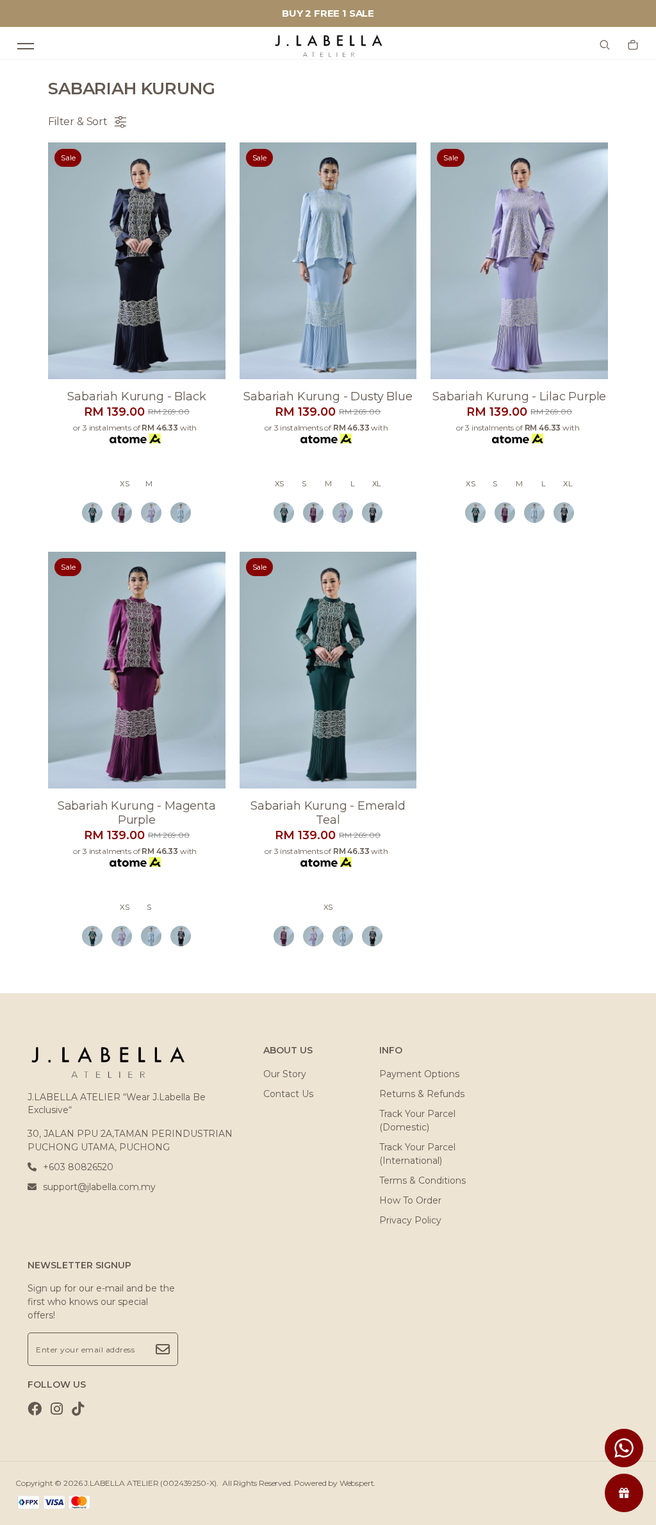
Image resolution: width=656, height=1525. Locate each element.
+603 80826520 (78, 1167)
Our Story (284, 1074)
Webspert (357, 1483)
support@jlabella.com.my (99, 1187)
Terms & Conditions (422, 1180)
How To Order (410, 1200)
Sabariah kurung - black (136, 396)
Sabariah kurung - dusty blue (328, 396)
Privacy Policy (410, 1220)
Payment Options (419, 1074)
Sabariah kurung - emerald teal (328, 813)
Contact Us (288, 1094)
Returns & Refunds (421, 1094)
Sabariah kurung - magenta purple (137, 813)
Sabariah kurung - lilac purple (519, 396)
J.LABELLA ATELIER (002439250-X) (150, 1483)
